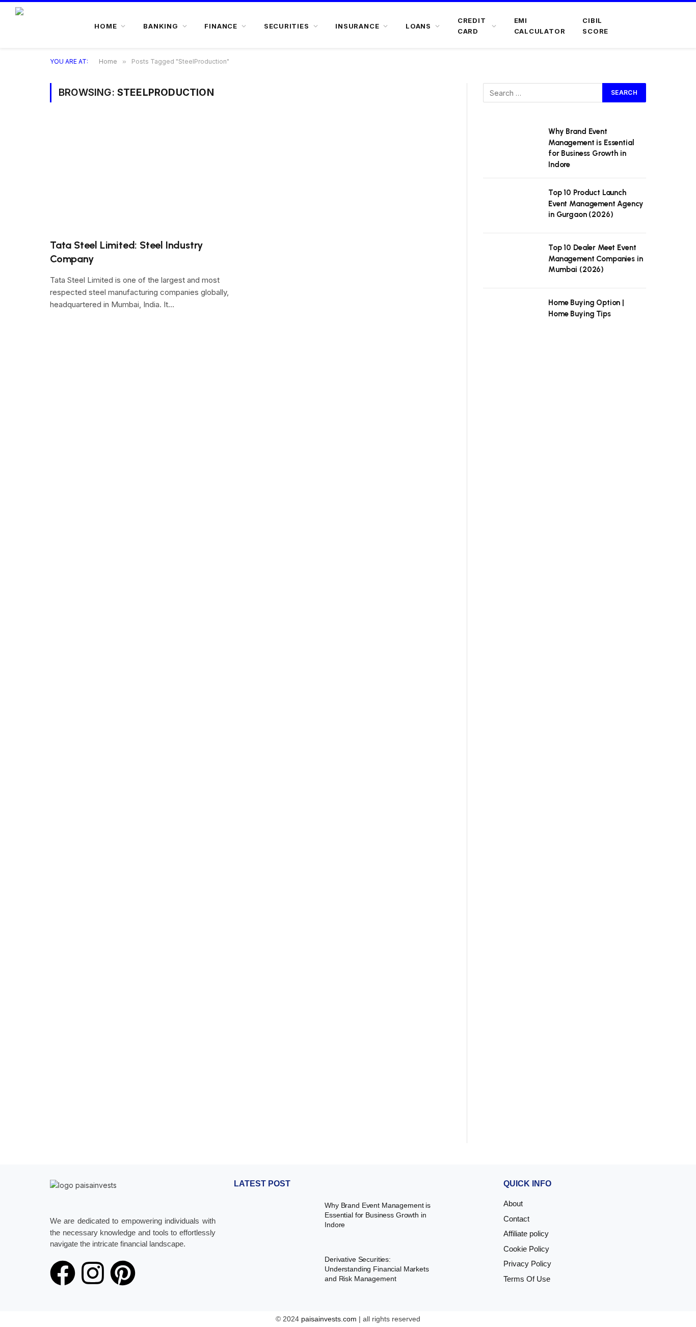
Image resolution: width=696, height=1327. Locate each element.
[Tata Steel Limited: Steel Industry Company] (145, 176)
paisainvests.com (329, 1319)
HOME (105, 26)
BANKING (160, 26)
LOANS (418, 26)
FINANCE (220, 26)
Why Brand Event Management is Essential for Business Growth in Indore (591, 148)
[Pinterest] (123, 1273)
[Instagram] (92, 1273)
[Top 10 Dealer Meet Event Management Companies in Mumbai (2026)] (511, 260)
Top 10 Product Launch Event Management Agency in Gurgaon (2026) (596, 203)
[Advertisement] (564, 750)
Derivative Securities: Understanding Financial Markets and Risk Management (377, 1269)
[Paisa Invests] (46, 26)
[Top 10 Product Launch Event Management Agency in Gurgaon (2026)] (511, 205)
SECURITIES (286, 26)
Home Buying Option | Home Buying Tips (586, 308)
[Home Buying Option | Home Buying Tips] (511, 315)
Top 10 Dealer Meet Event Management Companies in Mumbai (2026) (595, 258)
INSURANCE (357, 26)
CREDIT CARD (472, 25)
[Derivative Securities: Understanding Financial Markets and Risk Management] (273, 1274)
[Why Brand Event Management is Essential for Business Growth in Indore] (511, 144)
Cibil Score (595, 25)
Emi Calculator (540, 25)
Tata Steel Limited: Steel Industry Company (126, 252)
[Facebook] (62, 1273)
